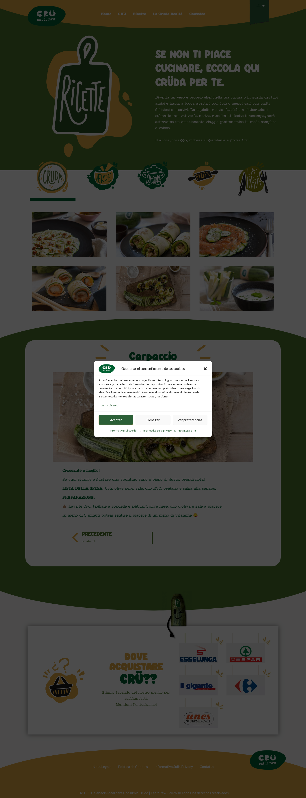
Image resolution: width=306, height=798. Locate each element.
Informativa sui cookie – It (125, 430)
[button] (205, 368)
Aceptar (116, 420)
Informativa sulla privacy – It (159, 430)
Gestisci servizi (110, 405)
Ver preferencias (190, 420)
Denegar (153, 420)
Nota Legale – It (187, 430)
